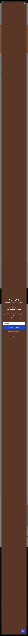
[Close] (24, 3)
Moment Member (15, 313)
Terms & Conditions (14, 336)
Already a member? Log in (14, 331)
